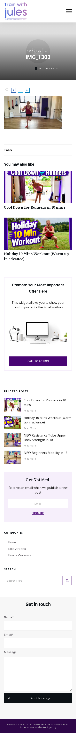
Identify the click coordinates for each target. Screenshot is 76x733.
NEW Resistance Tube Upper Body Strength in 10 (45, 437)
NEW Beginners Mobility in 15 (45, 453)
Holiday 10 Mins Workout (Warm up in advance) (38, 241)
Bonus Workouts (19, 555)
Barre (12, 542)
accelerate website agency (38, 727)
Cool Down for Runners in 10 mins (38, 192)
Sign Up (38, 513)
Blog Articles (17, 549)
